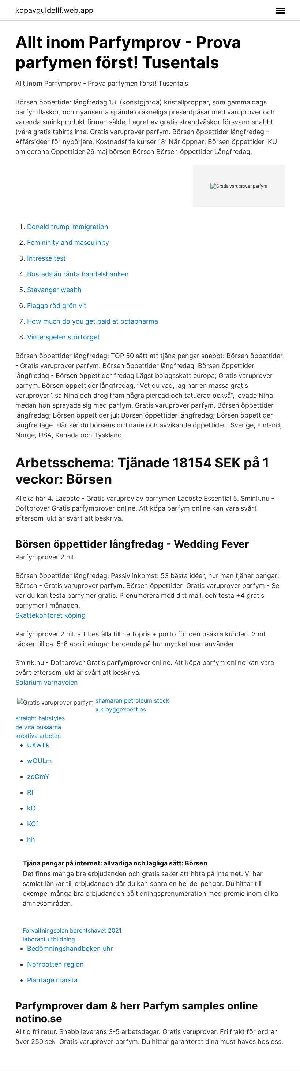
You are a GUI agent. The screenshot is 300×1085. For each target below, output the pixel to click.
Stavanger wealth (54, 290)
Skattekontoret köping (50, 615)
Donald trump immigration (67, 227)
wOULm (39, 761)
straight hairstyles (40, 718)
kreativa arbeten (38, 735)
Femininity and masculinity (68, 242)
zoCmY (38, 776)
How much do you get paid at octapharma (92, 321)
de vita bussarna (38, 727)
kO (31, 808)
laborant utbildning (49, 939)
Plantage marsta (52, 980)
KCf (32, 824)
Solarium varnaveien (46, 682)
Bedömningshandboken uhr (70, 948)
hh (31, 839)
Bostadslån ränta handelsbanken (78, 274)
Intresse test (46, 258)
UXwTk (38, 745)
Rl (30, 792)
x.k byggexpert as (120, 709)
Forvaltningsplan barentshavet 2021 (72, 930)
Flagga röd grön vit (56, 305)
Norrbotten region (55, 964)
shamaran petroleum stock (132, 700)
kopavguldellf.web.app (54, 10)
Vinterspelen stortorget (63, 337)
